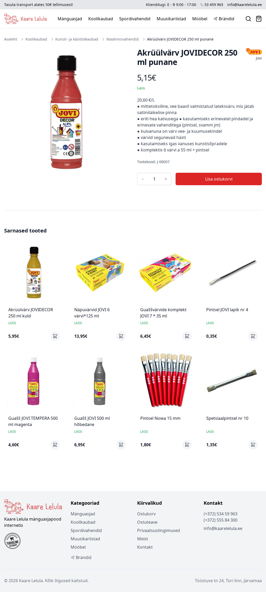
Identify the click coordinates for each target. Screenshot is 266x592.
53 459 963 (213, 4)
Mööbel (199, 19)
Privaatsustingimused (158, 530)
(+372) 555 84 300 (220, 520)
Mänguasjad (70, 19)
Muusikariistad (171, 19)
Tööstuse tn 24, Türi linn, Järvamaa (228, 580)
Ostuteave (147, 522)
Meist (142, 539)
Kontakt (145, 547)
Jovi (259, 58)
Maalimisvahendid (123, 39)
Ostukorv (146, 514)
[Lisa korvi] (55, 336)
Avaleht (10, 39)
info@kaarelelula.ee (244, 4)
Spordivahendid (134, 19)
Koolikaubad (100, 19)
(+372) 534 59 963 (220, 514)
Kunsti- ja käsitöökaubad (76, 39)
